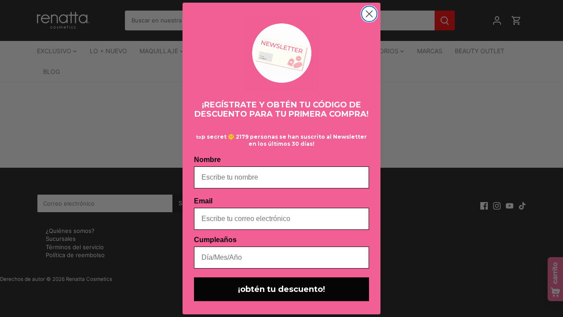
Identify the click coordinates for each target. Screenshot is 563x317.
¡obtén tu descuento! (281, 289)
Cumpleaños (215, 239)
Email (203, 201)
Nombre (207, 159)
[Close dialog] (369, 14)
